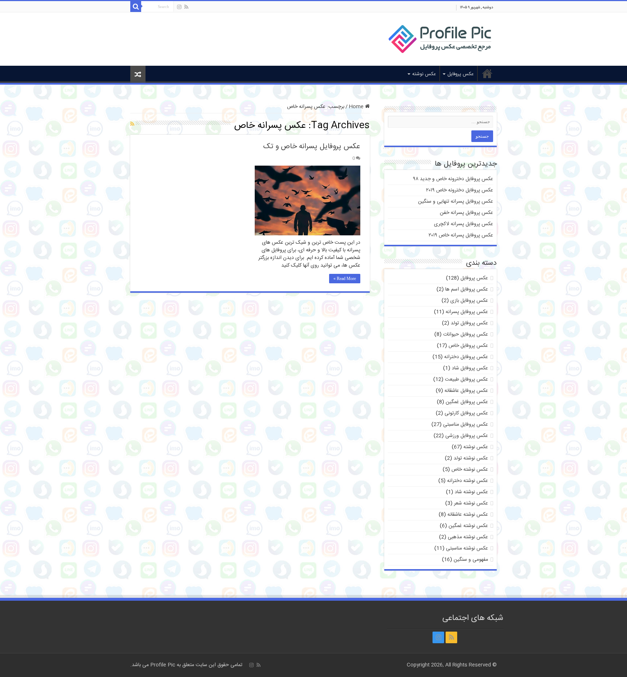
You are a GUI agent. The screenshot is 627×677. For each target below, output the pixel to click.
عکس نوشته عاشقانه (467, 514)
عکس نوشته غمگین (468, 526)
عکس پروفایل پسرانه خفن (466, 212)
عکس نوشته (424, 74)
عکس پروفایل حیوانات (465, 334)
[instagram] (179, 7)
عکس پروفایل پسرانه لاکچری (463, 224)
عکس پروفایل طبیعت (466, 379)
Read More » (344, 278)
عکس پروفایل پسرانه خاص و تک (311, 147)
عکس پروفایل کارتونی (466, 413)
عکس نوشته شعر (471, 503)
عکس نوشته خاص (469, 469)
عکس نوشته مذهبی (468, 537)
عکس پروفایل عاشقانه (466, 390)
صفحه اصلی (487, 73)
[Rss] (186, 7)
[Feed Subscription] (132, 124)
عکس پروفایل (460, 74)
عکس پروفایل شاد (470, 368)
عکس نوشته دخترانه (467, 481)
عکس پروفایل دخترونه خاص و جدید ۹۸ (453, 179)
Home (357, 106)
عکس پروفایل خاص (468, 345)
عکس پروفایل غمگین (467, 402)
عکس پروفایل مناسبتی (465, 424)
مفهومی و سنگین (471, 559)
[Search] (135, 6)
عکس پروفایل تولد (469, 323)
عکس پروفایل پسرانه (467, 312)
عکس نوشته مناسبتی (467, 548)
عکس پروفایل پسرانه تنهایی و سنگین (455, 201)
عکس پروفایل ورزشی (466, 435)
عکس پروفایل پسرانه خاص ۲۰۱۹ (461, 235)
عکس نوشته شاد (471, 492)
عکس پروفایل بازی (469, 300)
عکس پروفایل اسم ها (466, 289)
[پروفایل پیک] (440, 37)
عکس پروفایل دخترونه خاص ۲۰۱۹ (459, 190)
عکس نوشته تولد (471, 458)
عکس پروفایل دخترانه (466, 357)
